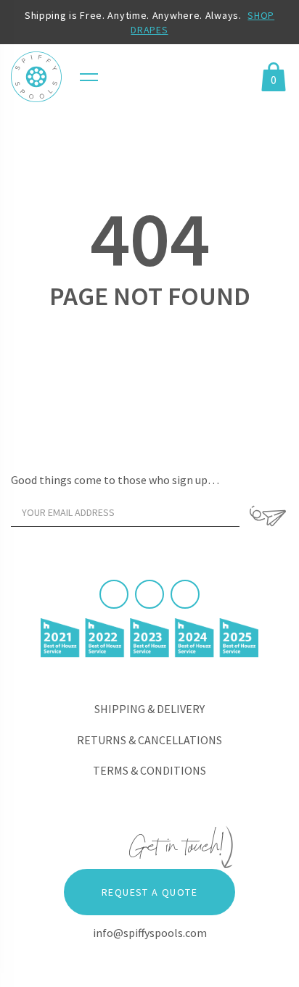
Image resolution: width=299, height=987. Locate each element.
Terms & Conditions (149, 770)
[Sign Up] (267, 516)
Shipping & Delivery (149, 708)
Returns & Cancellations (149, 740)
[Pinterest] (149, 594)
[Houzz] (185, 594)
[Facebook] (113, 594)
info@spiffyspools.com (150, 932)
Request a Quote (149, 892)
